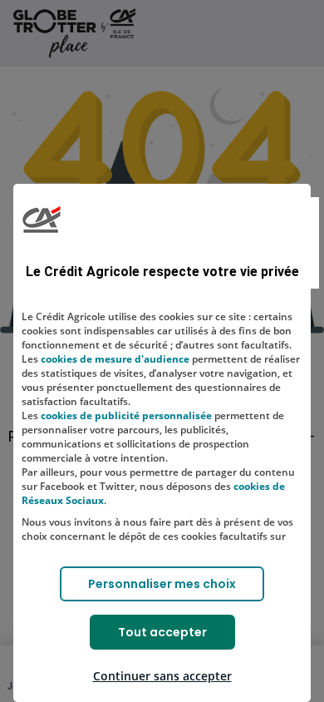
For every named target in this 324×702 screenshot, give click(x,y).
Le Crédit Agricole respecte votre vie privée (162, 271)
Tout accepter (162, 632)
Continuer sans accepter (162, 676)
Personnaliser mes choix (162, 584)
